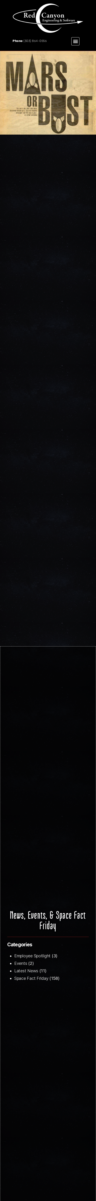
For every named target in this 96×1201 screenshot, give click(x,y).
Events (20, 963)
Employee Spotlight (32, 955)
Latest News (26, 970)
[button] (75, 41)
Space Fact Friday (31, 978)
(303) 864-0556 (35, 41)
